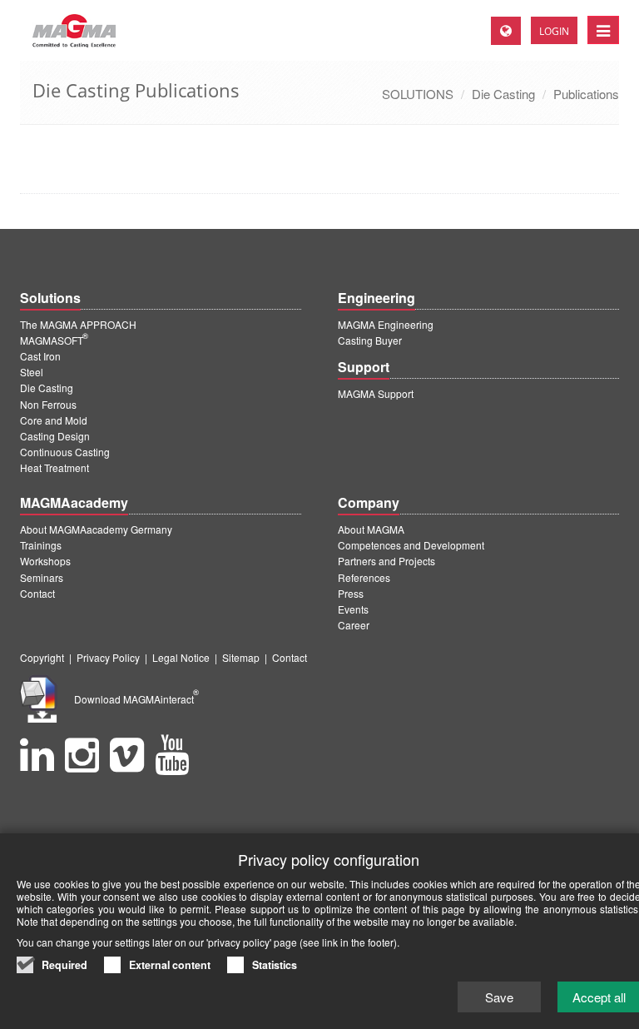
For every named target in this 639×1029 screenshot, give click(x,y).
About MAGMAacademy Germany (96, 529)
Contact (37, 593)
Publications (586, 93)
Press (351, 593)
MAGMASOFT (54, 340)
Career (353, 625)
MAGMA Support (376, 393)
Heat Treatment (54, 467)
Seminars (41, 577)
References (364, 577)
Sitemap (241, 657)
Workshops (45, 561)
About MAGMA (371, 529)
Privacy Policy (108, 657)
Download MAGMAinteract (136, 699)
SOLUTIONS (417, 93)
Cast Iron (40, 356)
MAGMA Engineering (385, 324)
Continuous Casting (65, 452)
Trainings (41, 545)
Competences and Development (411, 545)
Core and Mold (53, 420)
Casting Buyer (370, 340)
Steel (31, 372)
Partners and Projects (386, 561)
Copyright (42, 657)
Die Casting (503, 93)
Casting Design (55, 436)
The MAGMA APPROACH (78, 324)
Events (353, 609)
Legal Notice (181, 657)
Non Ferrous (48, 404)
